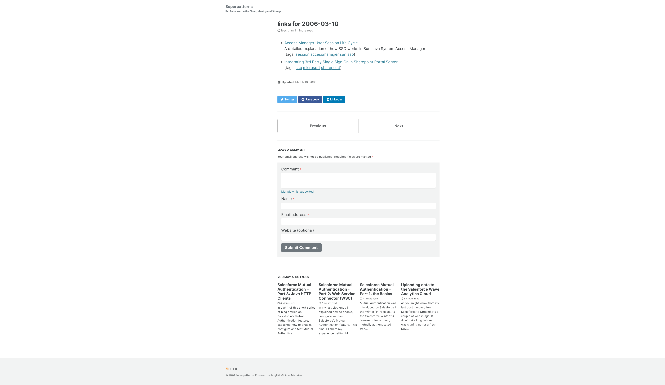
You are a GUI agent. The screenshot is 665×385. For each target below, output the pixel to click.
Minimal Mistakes (291, 375)
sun (343, 54)
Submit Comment (301, 247)
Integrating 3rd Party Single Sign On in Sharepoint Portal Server (341, 62)
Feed (233, 369)
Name (287, 198)
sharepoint (330, 67)
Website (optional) (297, 230)
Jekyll (274, 375)
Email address (295, 214)
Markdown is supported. (297, 191)
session (302, 54)
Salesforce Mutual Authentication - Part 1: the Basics (377, 289)
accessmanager (325, 54)
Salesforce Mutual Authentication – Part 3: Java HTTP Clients (294, 291)
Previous (318, 126)
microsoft (311, 67)
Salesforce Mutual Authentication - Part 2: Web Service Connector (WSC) (337, 291)
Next (398, 126)
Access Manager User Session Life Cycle (321, 43)
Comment (291, 169)
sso (350, 54)
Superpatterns (253, 8)
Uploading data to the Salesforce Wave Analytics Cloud (420, 289)
